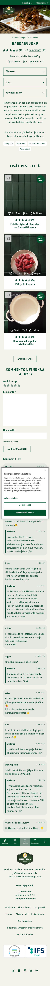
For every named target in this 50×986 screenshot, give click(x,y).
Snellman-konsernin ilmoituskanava (25, 928)
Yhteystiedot (24, 908)
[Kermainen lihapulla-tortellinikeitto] (25, 312)
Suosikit (26, 3)
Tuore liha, (13, 136)
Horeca (8, 914)
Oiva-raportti (22, 914)
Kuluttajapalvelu (25, 886)
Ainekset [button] (11, 71)
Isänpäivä (9, 144)
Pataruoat (21, 144)
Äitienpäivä (25, 149)
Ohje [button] (8, 82)
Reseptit (22, 38)
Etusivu (15, 38)
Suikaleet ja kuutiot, (34, 132)
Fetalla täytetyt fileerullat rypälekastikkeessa (25, 226)
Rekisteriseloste (25, 921)
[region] (25, 493)
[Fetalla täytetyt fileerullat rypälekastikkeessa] (25, 195)
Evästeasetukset (25, 935)
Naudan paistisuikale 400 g (25, 56)
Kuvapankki (39, 908)
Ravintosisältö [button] (14, 93)
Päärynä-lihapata (25, 284)
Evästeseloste (38, 914)
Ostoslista (41, 3)
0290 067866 (25, 892)
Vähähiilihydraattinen (31, 136)
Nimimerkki (9, 430)
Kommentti (9, 392)
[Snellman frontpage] (9, 10)
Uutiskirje (10, 908)
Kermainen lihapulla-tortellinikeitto (25, 343)
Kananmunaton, (14, 132)
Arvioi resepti (10, 381)
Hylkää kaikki (25, 505)
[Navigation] (44, 11)
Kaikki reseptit (25, 359)
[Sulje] (45, 470)
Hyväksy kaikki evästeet (25, 512)
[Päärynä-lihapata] (25, 255)
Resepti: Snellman (37, 144)
